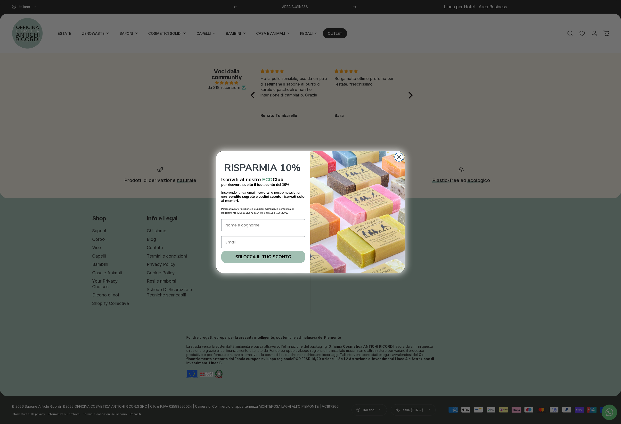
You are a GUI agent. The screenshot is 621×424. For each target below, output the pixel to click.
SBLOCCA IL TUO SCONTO (263, 257)
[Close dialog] (399, 157)
